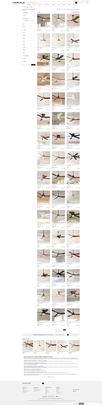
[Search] (76, 3)
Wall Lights (53, 4)
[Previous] (77, 339)
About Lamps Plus (25, 388)
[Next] (79, 339)
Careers (24, 389)
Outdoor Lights (47, 4)
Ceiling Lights (29, 4)
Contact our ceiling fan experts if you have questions (32, 374)
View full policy (73, 400)
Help (45, 388)
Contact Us (46, 389)
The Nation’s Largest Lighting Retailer (45, 398)
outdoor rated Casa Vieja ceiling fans (34, 363)
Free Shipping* (38, 50)
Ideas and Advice (58, 388)
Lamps (35, 4)
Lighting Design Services (37, 389)
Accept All (81, 403)
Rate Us (46, 393)
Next (64, 329)
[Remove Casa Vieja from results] (34, 15)
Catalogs (57, 389)
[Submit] (43, 383)
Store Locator (35, 388)
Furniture (64, 4)
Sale (74, 4)
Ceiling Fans (40, 4)
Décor (59, 4)
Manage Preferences (75, 403)
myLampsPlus (45, 396)
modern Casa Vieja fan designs (40, 358)
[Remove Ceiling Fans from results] (34, 14)
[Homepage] (22, 7)
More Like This (48, 50)
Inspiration (69, 4)
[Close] (101, 403)
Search (33, 64)
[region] (51, 403)
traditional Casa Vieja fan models (72, 358)
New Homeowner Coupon (59, 393)
